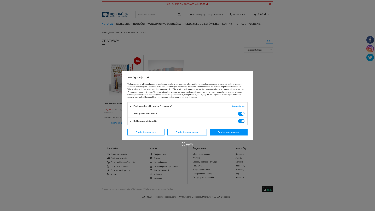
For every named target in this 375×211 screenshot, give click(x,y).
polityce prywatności (162, 89)
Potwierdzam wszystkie (228, 132)
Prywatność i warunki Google (139, 92)
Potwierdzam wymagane (187, 132)
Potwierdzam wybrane (146, 132)
